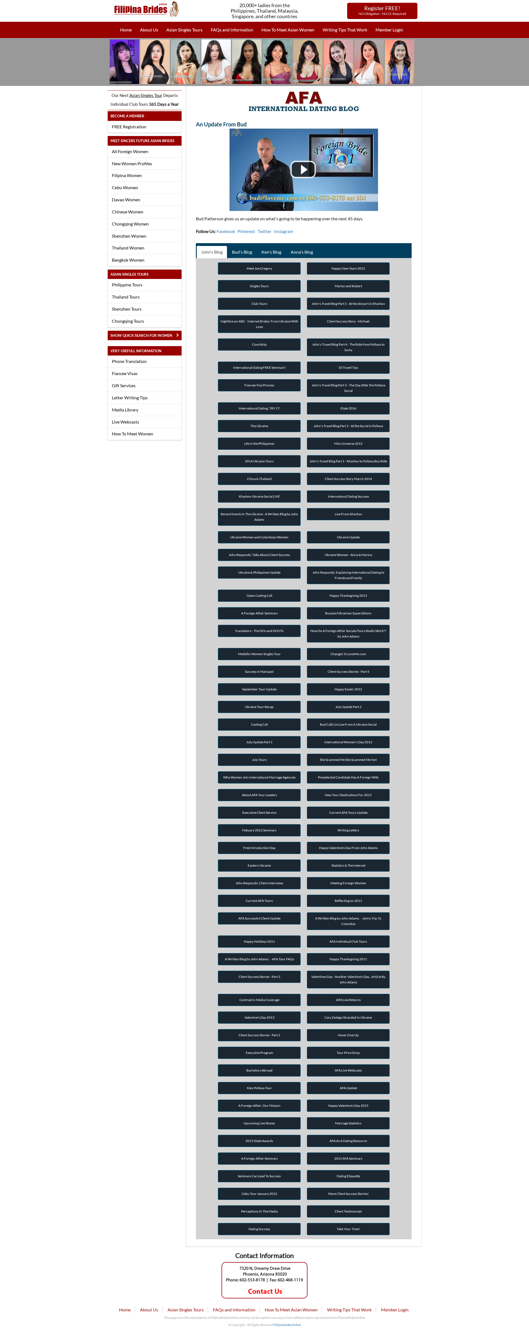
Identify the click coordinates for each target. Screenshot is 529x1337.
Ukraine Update (348, 537)
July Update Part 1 (259, 742)
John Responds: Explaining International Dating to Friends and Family (348, 575)
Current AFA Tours (259, 901)
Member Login (389, 29)
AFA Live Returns (348, 1000)
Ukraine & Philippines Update (259, 572)
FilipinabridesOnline (287, 1325)
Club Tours (259, 304)
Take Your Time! (348, 1229)
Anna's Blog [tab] (302, 251)
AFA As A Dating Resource (348, 1141)
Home (126, 29)
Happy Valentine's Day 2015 (348, 1105)
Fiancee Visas (124, 373)
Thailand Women (128, 247)
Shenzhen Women (129, 235)
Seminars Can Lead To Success (259, 1176)
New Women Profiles (132, 163)
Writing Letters (348, 830)
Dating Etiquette (348, 1176)
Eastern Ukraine (259, 865)
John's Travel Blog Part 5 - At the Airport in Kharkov (348, 304)
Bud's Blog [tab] (242, 251)
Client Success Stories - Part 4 (348, 671)
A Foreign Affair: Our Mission (259, 1105)
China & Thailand (259, 479)
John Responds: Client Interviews (259, 883)
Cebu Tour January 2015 (259, 1194)
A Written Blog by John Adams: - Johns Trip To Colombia (348, 921)
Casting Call (259, 724)
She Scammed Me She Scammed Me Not (348, 760)
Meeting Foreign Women (348, 883)
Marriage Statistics (348, 1123)
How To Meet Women (132, 433)
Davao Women (126, 199)
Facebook (226, 231)
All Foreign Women (130, 151)
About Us (149, 29)
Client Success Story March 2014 (348, 479)
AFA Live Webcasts (348, 1070)
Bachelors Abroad (259, 1070)
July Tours (259, 760)
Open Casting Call (259, 595)
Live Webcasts (125, 421)
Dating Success (259, 1229)
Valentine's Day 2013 (259, 1017)
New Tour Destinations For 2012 (348, 795)
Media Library (125, 409)
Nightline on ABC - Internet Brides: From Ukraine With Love (259, 324)
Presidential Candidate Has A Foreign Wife (348, 777)
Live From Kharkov (348, 514)
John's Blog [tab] (212, 251)
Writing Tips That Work (345, 29)
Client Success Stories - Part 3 (259, 977)
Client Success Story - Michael (348, 321)
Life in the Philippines (259, 443)
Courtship (259, 344)
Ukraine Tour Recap (259, 707)
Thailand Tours (126, 296)
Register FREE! (382, 10)
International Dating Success (348, 496)
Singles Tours (259, 286)
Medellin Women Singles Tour (259, 654)
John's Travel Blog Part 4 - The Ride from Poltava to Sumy (348, 347)
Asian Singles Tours (184, 29)
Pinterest (246, 231)
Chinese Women (127, 211)
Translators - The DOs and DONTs (259, 631)
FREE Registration (129, 126)
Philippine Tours (127, 284)
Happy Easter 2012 (348, 689)
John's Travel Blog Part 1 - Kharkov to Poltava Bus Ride (348, 461)
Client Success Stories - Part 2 (259, 1035)
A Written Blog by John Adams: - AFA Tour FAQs (259, 959)
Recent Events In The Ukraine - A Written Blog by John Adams (259, 517)
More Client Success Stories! (348, 1194)
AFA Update (348, 1088)
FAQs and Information (232, 29)
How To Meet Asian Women (287, 29)
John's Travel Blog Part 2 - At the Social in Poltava (348, 426)
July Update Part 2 (348, 707)
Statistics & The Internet (348, 865)
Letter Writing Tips (130, 397)
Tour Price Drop (348, 1053)
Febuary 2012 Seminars (259, 830)
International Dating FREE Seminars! (259, 367)
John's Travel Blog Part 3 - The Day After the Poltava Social (348, 388)
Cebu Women (125, 187)
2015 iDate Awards (259, 1141)
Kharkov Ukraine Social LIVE (259, 496)
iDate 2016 (348, 408)
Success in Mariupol (259, 671)
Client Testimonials (348, 1211)
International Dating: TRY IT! (259, 408)
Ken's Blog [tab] (271, 251)
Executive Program (259, 1053)
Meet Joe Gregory (259, 268)
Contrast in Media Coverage (259, 1000)
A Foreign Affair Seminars (259, 613)
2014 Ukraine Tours (259, 461)
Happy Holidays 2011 (259, 941)
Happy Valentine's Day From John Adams (348, 848)
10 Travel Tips (348, 367)
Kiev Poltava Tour (259, 1088)
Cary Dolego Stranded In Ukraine (348, 1017)
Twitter (264, 231)
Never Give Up (348, 1035)
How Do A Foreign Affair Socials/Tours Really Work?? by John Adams (348, 633)
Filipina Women (127, 175)
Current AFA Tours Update (348, 812)
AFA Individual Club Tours (348, 941)
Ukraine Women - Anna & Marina (348, 555)
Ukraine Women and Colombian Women (259, 537)
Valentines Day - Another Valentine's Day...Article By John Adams (348, 979)
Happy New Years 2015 (348, 268)
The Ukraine (259, 426)
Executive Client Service (259, 812)
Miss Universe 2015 (348, 443)
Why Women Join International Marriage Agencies (259, 777)
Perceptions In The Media (259, 1211)
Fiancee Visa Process (259, 385)
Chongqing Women (130, 223)
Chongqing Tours (128, 321)
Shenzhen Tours (127, 308)
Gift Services (124, 385)
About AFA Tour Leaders (259, 795)
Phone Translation (129, 361)
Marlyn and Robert (348, 286)
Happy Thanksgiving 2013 (348, 595)
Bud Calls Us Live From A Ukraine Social (348, 724)
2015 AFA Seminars (348, 1158)
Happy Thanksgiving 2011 (348, 959)
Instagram (283, 231)
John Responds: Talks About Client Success (259, 555)
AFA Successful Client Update (259, 918)
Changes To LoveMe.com (348, 654)
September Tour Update (259, 689)
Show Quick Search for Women (141, 335)
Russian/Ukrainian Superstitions (348, 613)
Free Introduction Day (259, 848)
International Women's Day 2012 (348, 742)
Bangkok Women (128, 259)
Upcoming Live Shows (259, 1123)
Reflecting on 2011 (348, 901)
